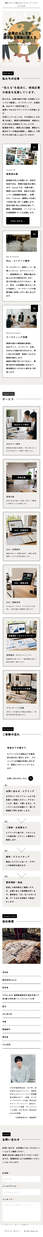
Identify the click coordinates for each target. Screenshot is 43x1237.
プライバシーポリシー (12, 1231)
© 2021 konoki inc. (31, 1231)
